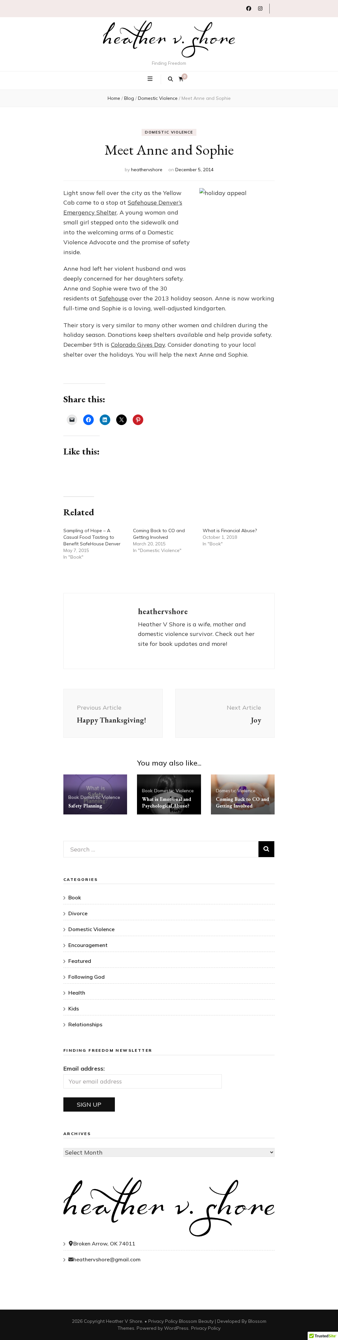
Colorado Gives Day (138, 344)
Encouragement (88, 945)
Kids (73, 1008)
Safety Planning (85, 806)
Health (76, 992)
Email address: (84, 1068)
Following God (86, 976)
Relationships (85, 1024)
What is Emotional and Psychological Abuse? (166, 802)
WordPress (176, 1328)
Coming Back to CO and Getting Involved (242, 802)
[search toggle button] (170, 79)
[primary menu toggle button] (151, 79)
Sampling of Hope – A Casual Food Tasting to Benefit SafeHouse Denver (91, 537)
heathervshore (146, 170)
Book (73, 797)
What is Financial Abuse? (230, 530)
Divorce (77, 913)
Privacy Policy (163, 1321)
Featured (79, 961)
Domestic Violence (169, 132)
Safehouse (113, 298)
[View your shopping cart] (181, 79)
